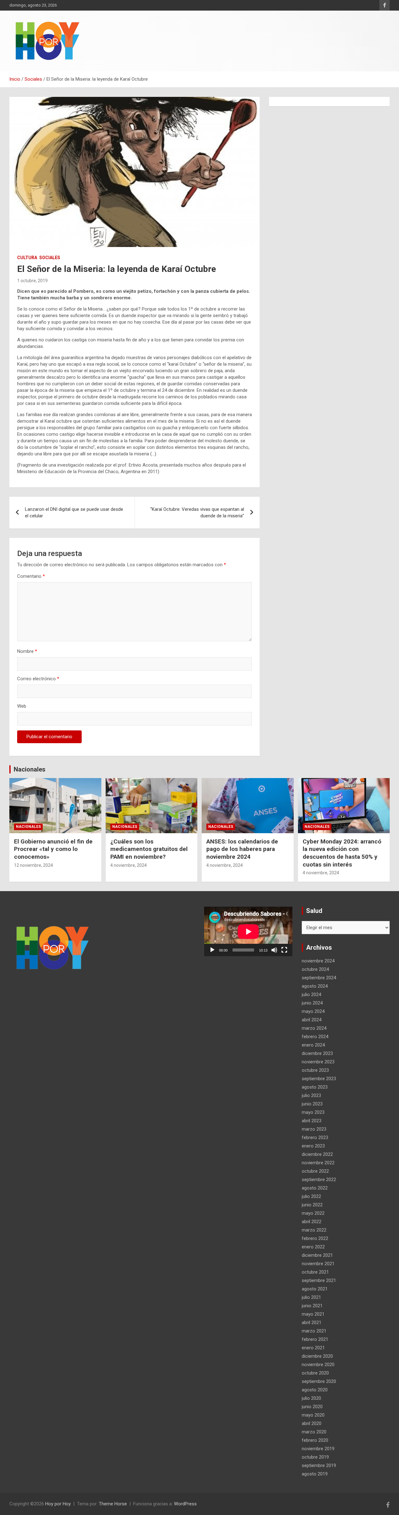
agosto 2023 (315, 1087)
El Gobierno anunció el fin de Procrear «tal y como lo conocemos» (53, 849)
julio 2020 (311, 1398)
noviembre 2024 (318, 961)
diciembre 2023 (317, 1053)
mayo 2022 (313, 1213)
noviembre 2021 (318, 1263)
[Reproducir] (212, 950)
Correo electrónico (38, 679)
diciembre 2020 (317, 1356)
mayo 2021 (313, 1314)
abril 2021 (311, 1322)
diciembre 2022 (317, 1154)
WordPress (185, 1504)
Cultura (27, 257)
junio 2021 (312, 1305)
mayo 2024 (313, 1011)
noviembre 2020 (318, 1364)
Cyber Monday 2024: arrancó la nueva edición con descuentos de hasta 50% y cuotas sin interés (342, 853)
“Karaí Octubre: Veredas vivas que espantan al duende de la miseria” (197, 512)
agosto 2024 (315, 986)
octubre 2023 (315, 1070)
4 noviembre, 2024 (128, 865)
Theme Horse (113, 1504)
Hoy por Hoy (58, 1504)
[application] (248, 931)
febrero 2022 (315, 1238)
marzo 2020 (314, 1432)
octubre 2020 (315, 1373)
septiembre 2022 (319, 1179)
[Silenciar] (274, 950)
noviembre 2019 (318, 1448)
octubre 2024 (315, 969)
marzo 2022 (314, 1230)
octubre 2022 (315, 1171)
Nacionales (30, 769)
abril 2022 (311, 1221)
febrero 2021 (315, 1339)
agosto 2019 (315, 1474)
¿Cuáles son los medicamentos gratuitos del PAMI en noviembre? (149, 849)
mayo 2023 (313, 1112)
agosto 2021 (315, 1289)
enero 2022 (313, 1247)
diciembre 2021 (317, 1255)
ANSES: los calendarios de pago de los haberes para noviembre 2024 (242, 849)
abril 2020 (311, 1423)
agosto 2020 (315, 1390)
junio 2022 (312, 1205)
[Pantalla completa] (284, 950)
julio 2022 (311, 1196)
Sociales (49, 257)
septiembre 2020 (319, 1381)
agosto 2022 (315, 1188)
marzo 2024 (314, 1028)
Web (21, 706)
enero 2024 (313, 1045)
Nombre (27, 651)
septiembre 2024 (319, 978)
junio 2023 (312, 1104)
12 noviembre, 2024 (33, 865)
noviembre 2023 (318, 1062)
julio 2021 (311, 1297)
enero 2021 (313, 1348)
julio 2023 (311, 1095)
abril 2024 (311, 1020)
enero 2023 (313, 1146)
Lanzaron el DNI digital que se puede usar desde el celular (74, 512)
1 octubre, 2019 (32, 280)
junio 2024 (312, 1003)
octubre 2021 (315, 1272)
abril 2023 (311, 1120)
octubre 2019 (315, 1457)
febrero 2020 (315, 1440)
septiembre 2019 (319, 1465)
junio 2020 (312, 1406)
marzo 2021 (314, 1331)
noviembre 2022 (318, 1163)
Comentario (31, 576)
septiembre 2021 (319, 1280)
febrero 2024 (315, 1036)
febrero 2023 (315, 1137)
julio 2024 (311, 994)
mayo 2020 (313, 1415)
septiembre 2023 (319, 1078)
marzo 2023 (314, 1129)
